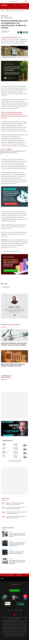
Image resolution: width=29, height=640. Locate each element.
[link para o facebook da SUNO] (8, 610)
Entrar (25, 1)
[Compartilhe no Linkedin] (27, 32)
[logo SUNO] (13, 2)
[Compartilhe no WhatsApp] (24, 32)
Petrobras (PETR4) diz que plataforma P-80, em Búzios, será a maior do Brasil (14, 151)
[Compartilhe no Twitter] (21, 32)
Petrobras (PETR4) (8, 17)
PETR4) (14, 37)
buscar (15, 5)
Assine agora (14, 590)
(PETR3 (6, 37)
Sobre (2, 575)
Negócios (4, 16)
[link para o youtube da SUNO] (20, 610)
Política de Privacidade (9, 575)
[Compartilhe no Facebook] (18, 32)
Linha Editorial (18, 575)
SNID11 (18, 8)
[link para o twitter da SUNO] (12, 610)
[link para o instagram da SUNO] (16, 610)
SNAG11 (8, 8)
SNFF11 (23, 8)
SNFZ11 (3, 8)
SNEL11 (13, 8)
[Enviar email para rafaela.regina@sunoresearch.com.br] (14, 315)
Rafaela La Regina (14, 307)
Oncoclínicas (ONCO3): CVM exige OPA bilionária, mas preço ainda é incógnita (14, 344)
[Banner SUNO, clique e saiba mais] (14, 72)
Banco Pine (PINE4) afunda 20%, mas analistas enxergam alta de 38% (13, 365)
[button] (23, 5)
